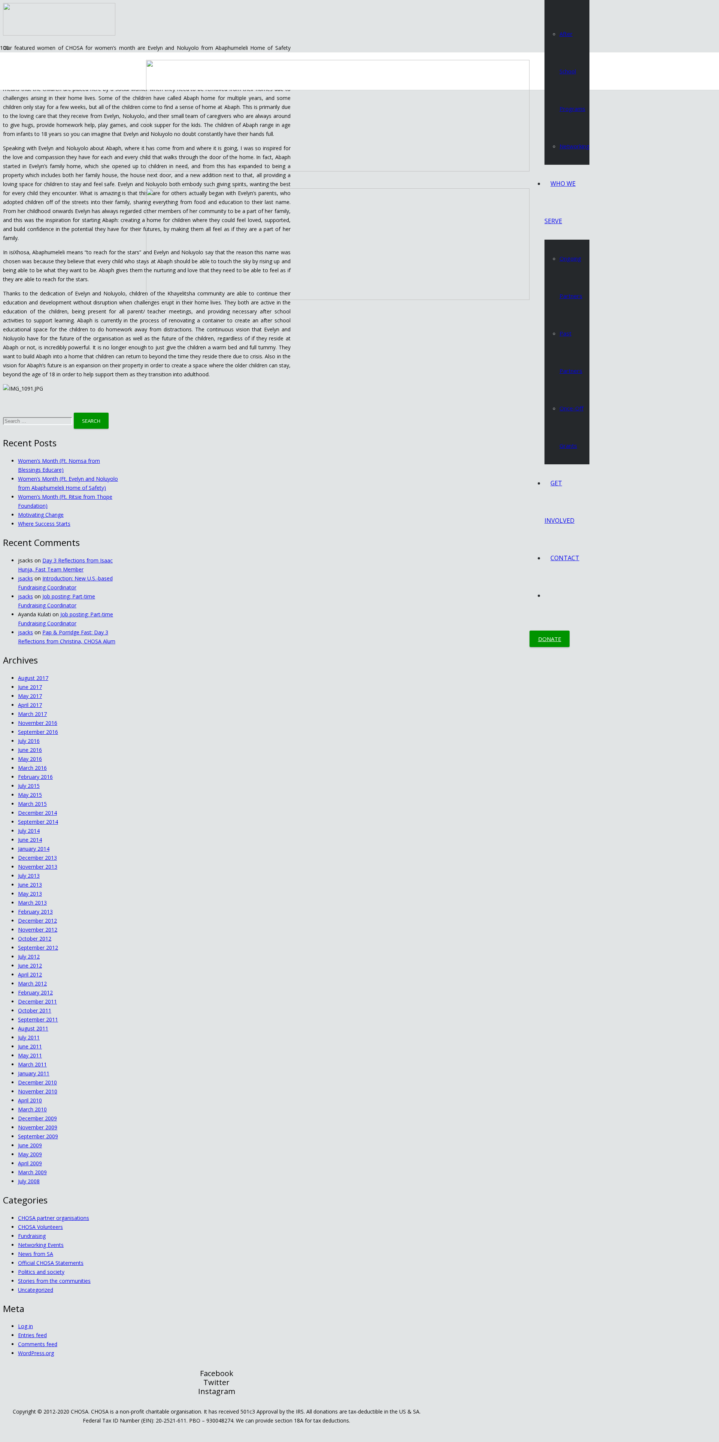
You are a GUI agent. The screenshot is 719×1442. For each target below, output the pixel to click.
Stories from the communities (54, 1280)
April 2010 (30, 1100)
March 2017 (32, 713)
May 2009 (30, 1154)
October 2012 (34, 938)
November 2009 (37, 1127)
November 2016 (37, 722)
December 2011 (37, 1001)
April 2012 (30, 974)
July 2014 (29, 830)
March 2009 (32, 1172)
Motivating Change (41, 514)
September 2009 (38, 1136)
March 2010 (32, 1109)
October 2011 (34, 1010)
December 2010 (37, 1082)
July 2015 (29, 785)
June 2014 (30, 839)
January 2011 (33, 1073)
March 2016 (32, 767)
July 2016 (29, 740)
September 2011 (38, 1019)
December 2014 (37, 812)
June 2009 (30, 1145)
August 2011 (33, 1028)
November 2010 (37, 1091)
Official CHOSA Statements (51, 1262)
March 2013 (32, 902)
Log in (25, 1326)
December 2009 (37, 1118)
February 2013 (35, 911)
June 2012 (30, 965)
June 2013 (30, 884)
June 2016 (30, 749)
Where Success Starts (44, 523)
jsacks (25, 578)
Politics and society (41, 1271)
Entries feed (32, 1335)
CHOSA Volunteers (40, 1226)
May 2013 (30, 893)
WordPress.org (36, 1353)
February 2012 (35, 992)
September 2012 (38, 947)
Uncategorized (35, 1289)
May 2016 (30, 758)
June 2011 (30, 1046)
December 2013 (37, 857)
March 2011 (32, 1064)
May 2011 (30, 1055)
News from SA (35, 1253)
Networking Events (41, 1244)
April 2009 (30, 1163)
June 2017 (30, 686)
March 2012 (32, 983)
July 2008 (29, 1181)
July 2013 (29, 875)
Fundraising (32, 1235)
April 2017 (30, 704)
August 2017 (33, 677)
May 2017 (30, 695)
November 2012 (37, 929)
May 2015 (30, 794)
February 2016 (35, 776)
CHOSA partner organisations (53, 1217)
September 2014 (38, 821)
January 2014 (33, 848)
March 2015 (32, 803)
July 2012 (29, 956)
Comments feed (37, 1344)
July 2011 (29, 1037)
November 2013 (37, 866)
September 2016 (38, 731)
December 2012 (37, 920)
